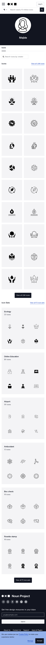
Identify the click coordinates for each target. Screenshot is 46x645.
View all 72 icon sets (37, 303)
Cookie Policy (23, 634)
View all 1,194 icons (38, 64)
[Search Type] (5, 9)
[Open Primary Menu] (3, 4)
